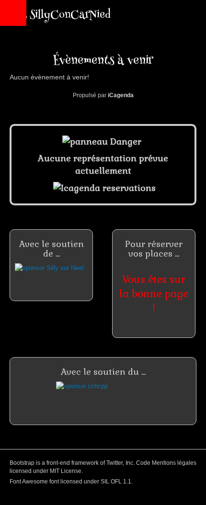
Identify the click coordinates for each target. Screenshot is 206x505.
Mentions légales (174, 463)
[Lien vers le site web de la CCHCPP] (103, 396)
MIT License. (66, 471)
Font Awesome (29, 481)
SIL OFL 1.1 (116, 481)
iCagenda (121, 95)
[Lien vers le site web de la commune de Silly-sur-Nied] (51, 275)
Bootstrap (22, 463)
